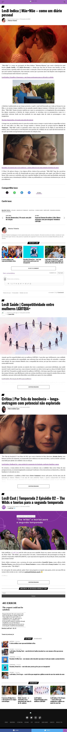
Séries (6, 722)
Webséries (12, 722)
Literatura (19, 722)
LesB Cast (37, 722)
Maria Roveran (6, 211)
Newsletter (59, 722)
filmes (14, 210)
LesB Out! (10, 508)
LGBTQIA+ (32, 210)
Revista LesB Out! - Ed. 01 (9, 628)
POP (32, 722)
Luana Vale (11, 314)
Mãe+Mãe (46, 210)
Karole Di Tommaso (22, 210)
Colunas (26, 722)
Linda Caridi (39, 210)
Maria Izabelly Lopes (13, 408)
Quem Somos (45, 722)
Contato (52, 722)
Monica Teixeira (12, 20)
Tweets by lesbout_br (8, 634)
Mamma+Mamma (55, 210)
